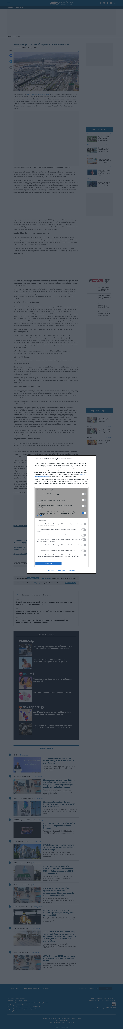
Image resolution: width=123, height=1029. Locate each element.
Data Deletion (51, 570)
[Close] (92, 459)
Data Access (61, 570)
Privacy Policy (72, 570)
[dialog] (61, 514)
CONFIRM (48, 563)
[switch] (83, 494)
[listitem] (61, 490)
